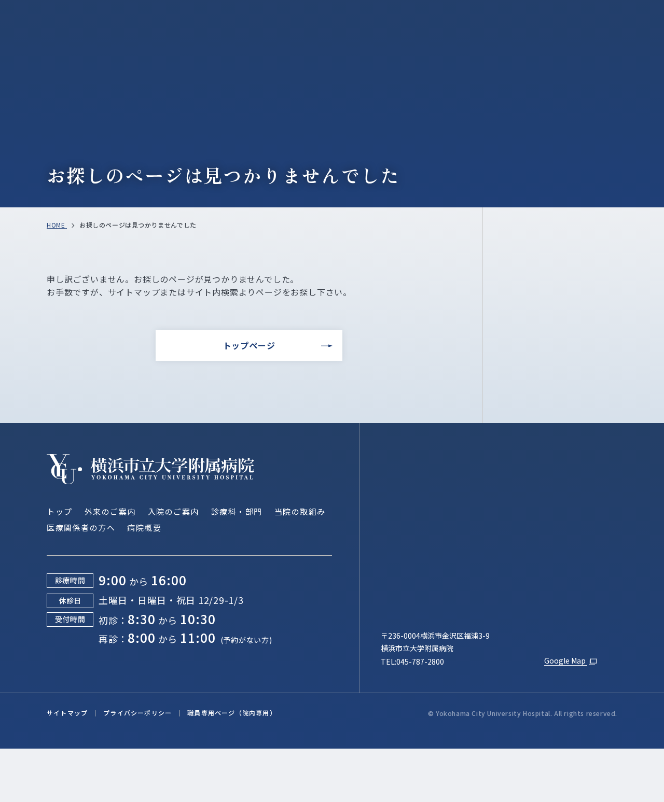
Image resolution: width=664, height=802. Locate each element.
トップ (60, 511)
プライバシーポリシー (137, 712)
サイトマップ (67, 712)
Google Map (565, 660)
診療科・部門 (236, 511)
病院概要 (144, 527)
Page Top (618, 409)
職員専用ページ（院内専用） (231, 712)
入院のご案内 (173, 511)
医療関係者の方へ (81, 527)
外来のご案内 (110, 511)
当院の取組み (300, 511)
